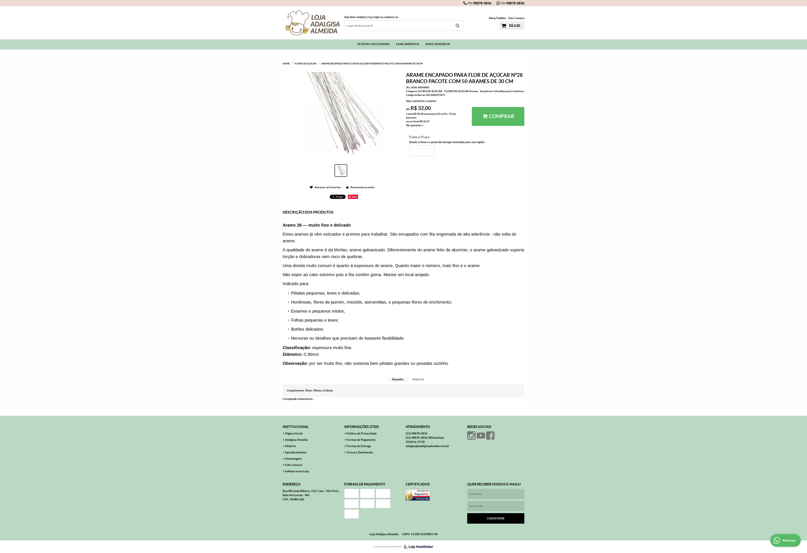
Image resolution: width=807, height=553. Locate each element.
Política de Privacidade (362, 433)
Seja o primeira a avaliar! (421, 101)
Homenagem (293, 458)
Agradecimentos (295, 452)
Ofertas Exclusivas (373, 44)
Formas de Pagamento (361, 439)
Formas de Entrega (359, 446)
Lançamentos (407, 44)
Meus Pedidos (497, 18)
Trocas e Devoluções (360, 452)
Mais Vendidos (438, 44)
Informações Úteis (361, 427)
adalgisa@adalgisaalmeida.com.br (427, 446)
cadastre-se (391, 17)
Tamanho (398, 379)
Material (418, 379)
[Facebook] (490, 435)
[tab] (398, 379)
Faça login (373, 17)
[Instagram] (471, 435)
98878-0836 (479, 3)
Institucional (296, 427)
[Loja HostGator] (417, 547)
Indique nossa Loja (297, 471)
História (290, 446)
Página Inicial (293, 433)
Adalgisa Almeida (296, 439)
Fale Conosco (516, 18)
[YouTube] (481, 435)
